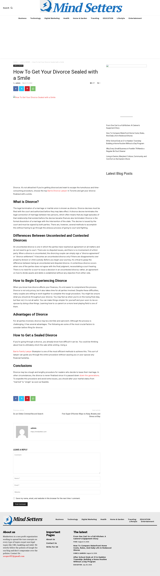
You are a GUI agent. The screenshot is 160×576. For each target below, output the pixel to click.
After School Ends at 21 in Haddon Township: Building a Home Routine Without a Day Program (125, 142)
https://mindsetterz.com (38, 432)
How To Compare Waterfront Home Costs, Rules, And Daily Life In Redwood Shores (125, 134)
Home (15, 62)
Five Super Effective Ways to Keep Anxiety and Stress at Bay (81, 415)
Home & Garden (79, 553)
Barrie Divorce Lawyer (57, 191)
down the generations (89, 375)
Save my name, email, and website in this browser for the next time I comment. (48, 498)
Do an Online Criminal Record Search (28, 414)
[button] (8, 7)
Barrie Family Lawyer (22, 351)
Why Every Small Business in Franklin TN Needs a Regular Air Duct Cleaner (125, 150)
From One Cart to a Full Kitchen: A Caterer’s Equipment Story (123, 126)
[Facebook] (15, 88)
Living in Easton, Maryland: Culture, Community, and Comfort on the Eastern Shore (126, 157)
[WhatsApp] (33, 88)
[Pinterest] (27, 88)
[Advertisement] (80, 39)
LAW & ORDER (25, 62)
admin (18, 83)
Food (75, 542)
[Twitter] (21, 88)
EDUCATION (77, 565)
